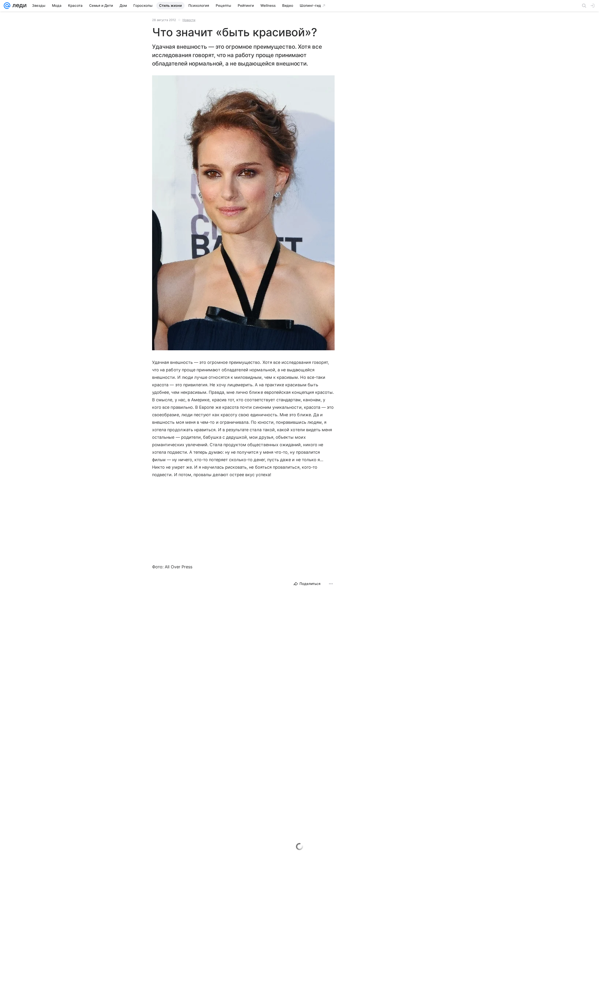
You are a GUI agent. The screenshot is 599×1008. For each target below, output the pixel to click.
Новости (189, 20)
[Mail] (7, 5)
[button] (243, 213)
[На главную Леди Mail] (18, 5)
